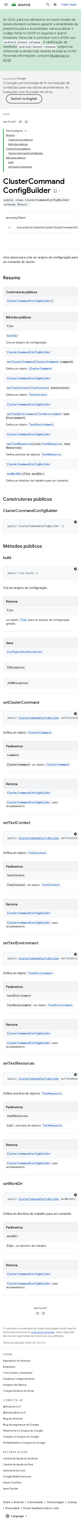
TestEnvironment (49, 414)
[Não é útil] (26, 122)
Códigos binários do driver (18, 1390)
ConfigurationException (24, 652)
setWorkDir (15, 474)
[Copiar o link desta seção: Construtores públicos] (56, 499)
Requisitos (9, 1366)
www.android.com (14, 1470)
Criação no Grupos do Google (21, 1436)
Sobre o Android (13, 1502)
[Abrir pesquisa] (48, 4)
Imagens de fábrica (14, 1384)
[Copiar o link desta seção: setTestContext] (34, 823)
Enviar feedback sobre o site (41, 1508)
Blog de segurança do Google (21, 1424)
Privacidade (12, 1508)
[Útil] (20, 122)
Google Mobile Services (17, 1476)
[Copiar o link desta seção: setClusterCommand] (43, 703)
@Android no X (12, 1406)
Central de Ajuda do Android (20, 1458)
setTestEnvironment (21, 414)
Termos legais (55, 1502)
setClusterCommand (20, 362)
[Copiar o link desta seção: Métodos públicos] (46, 546)
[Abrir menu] (6, 4)
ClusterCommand (47, 362)
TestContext (40, 388)
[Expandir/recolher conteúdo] (25, 131)
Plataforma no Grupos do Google (23, 1430)
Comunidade (35, 1502)
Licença (72, 1502)
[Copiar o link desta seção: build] (15, 558)
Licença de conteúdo (42, 1332)
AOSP (6, 114)
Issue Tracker (10, 1488)
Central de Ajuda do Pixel (18, 1464)
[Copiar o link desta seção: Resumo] (24, 278)
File (23, 620)
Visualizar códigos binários (18, 1378)
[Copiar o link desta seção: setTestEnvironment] (42, 943)
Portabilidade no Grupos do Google (24, 1442)
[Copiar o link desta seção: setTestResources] (38, 1063)
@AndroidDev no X (14, 1412)
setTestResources (20, 444)
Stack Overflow (12, 1482)
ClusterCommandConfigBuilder (28, 301)
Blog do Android (12, 1418)
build (11, 335)
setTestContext (18, 388)
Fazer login (68, 4)
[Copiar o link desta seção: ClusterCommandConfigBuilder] (61, 511)
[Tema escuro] (75, 522)
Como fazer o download (17, 1372)
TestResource (51, 444)
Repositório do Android (16, 1360)
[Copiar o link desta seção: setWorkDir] (26, 1184)
